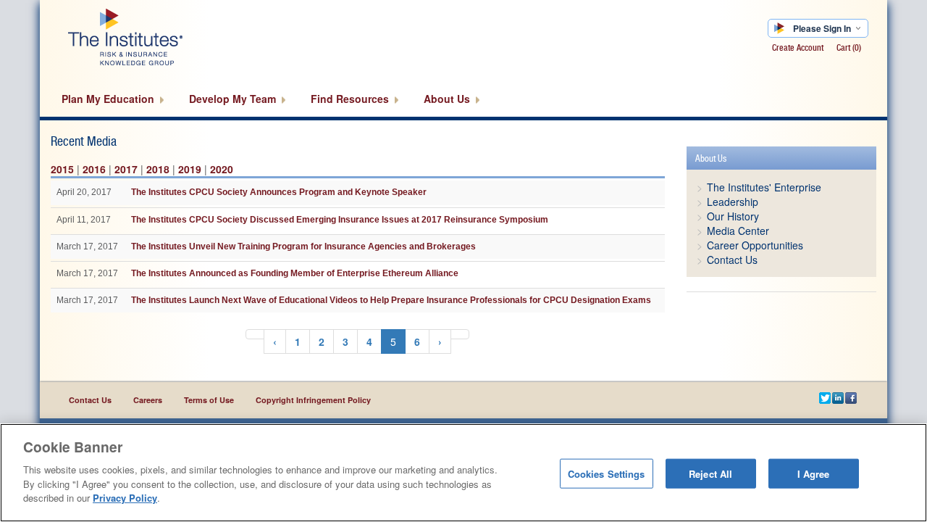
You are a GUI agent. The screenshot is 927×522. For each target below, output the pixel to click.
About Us (448, 98)
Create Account (797, 48)
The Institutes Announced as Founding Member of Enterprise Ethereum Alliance (294, 273)
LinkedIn (838, 399)
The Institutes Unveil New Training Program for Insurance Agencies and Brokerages (303, 246)
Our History (733, 216)
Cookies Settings (606, 473)
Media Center (738, 230)
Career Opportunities (755, 245)
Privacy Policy (125, 498)
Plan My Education (109, 98)
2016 (94, 169)
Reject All (710, 473)
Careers (147, 399)
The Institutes (150, 36)
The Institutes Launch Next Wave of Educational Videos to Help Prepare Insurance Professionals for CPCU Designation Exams (391, 300)
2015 (62, 169)
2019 (189, 169)
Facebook (851, 399)
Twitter (825, 399)
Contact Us (732, 259)
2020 (221, 169)
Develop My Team (234, 98)
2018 (157, 169)
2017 (126, 169)
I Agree (813, 473)
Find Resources (351, 98)
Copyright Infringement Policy (313, 399)
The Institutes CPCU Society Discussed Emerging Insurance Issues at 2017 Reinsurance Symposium (339, 220)
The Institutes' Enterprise (764, 187)
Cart (848, 48)
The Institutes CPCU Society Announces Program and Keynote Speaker (279, 192)
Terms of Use (209, 399)
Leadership (732, 201)
